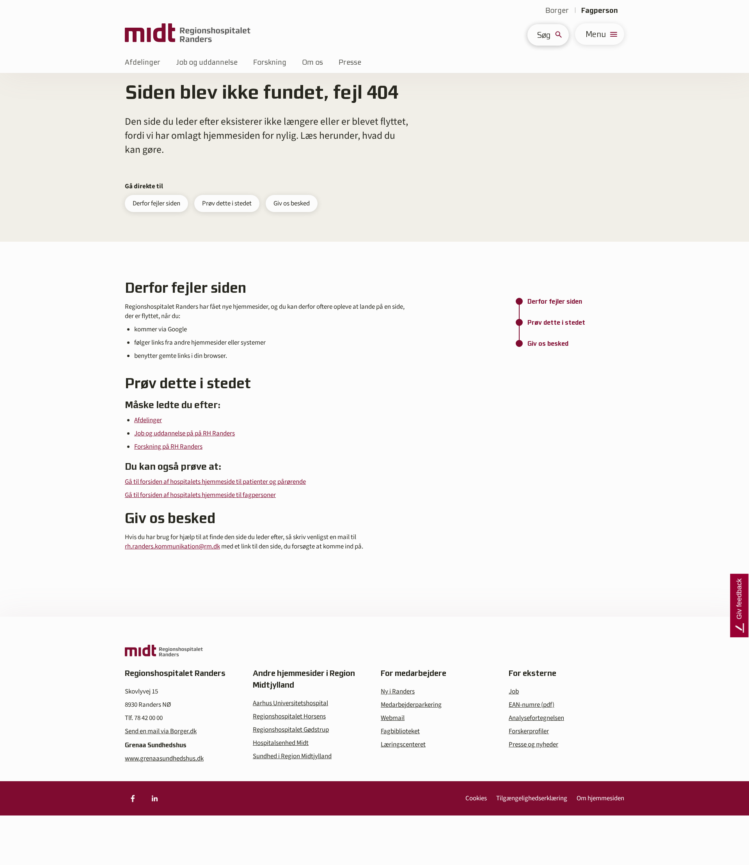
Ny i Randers (398, 691)
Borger (557, 10)
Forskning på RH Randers (168, 446)
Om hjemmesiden (600, 798)
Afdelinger (142, 62)
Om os (312, 62)
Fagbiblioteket (400, 731)
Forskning (269, 62)
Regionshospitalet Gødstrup (291, 729)
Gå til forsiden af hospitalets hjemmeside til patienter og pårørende (215, 481)
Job (514, 691)
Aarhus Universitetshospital (290, 703)
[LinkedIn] (154, 798)
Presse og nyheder (533, 744)
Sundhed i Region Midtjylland (292, 756)
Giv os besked (291, 203)
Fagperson (599, 10)
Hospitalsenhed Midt (281, 743)
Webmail (393, 718)
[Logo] (187, 34)
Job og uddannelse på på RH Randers (184, 433)
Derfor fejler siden (156, 203)
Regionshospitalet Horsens (289, 716)
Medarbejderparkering (411, 704)
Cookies (476, 798)
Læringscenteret (403, 744)
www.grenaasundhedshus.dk (164, 758)
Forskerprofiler (529, 731)
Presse (350, 62)
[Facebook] (132, 798)
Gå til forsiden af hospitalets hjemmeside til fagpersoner (200, 495)
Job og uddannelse (207, 62)
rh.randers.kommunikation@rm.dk (172, 546)
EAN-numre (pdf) (531, 704)
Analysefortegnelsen (536, 718)
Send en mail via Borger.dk (161, 731)
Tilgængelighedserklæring (531, 798)
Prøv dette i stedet (227, 203)
